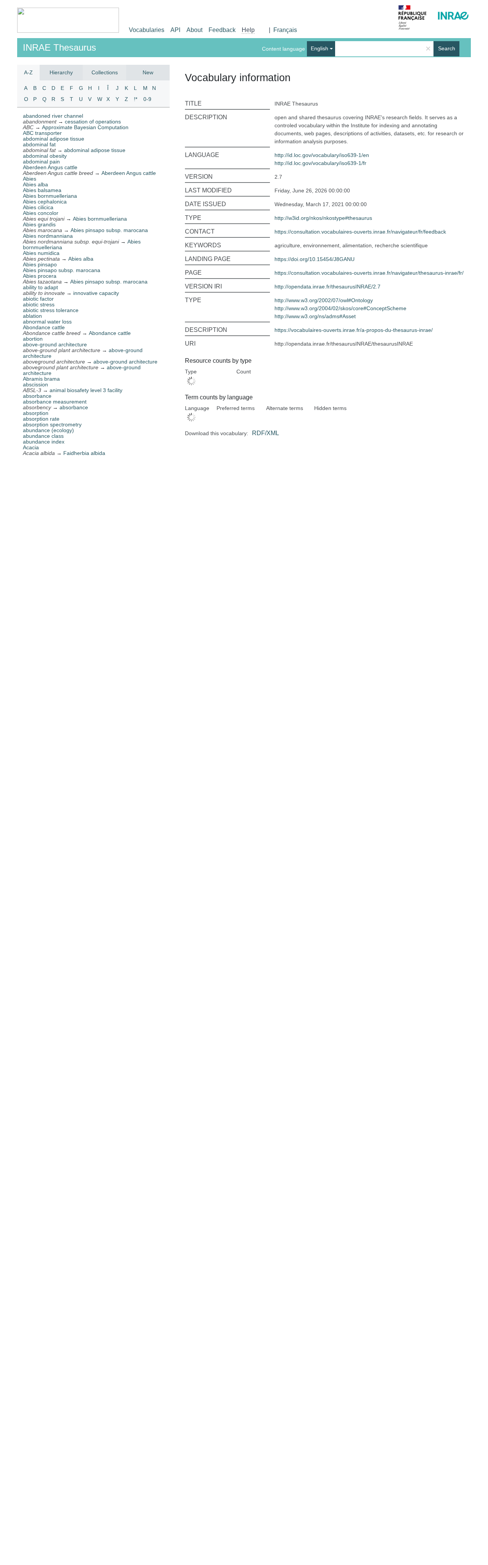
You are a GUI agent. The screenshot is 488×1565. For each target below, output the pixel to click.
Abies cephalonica (45, 202)
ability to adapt (40, 287)
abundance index (43, 442)
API (175, 30)
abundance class (43, 436)
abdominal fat (39, 144)
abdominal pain (41, 162)
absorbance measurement (55, 402)
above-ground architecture (55, 344)
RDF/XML (265, 433)
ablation (32, 316)
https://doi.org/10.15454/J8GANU (314, 259)
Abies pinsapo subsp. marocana (61, 270)
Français (285, 30)
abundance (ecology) (48, 430)
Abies (29, 179)
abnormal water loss (47, 322)
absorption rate (41, 419)
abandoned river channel (53, 116)
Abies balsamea (42, 190)
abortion (33, 339)
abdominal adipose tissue (53, 139)
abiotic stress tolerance (51, 310)
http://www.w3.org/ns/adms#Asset (315, 316)
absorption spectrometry (52, 424)
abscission (35, 384)
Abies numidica (41, 253)
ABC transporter (42, 133)
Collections (105, 72)
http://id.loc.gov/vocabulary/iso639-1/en (321, 155)
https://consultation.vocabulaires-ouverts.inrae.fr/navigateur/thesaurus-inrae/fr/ (369, 273)
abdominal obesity (45, 156)
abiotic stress (39, 304)
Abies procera (39, 276)
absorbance (37, 396)
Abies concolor (40, 213)
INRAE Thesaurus (59, 47)
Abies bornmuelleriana (50, 196)
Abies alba (35, 184)
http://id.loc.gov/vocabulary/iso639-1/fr (320, 163)
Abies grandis (39, 224)
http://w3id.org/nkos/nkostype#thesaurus (323, 218)
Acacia (31, 447)
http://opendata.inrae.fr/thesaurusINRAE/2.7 (327, 287)
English (319, 48)
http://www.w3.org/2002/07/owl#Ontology (323, 300)
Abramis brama (41, 379)
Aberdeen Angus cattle (50, 167)
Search (446, 48)
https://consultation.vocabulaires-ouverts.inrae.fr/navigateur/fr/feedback (360, 232)
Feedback (222, 30)
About (194, 30)
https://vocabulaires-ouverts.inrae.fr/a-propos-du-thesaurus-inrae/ (353, 330)
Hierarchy (61, 72)
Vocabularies (146, 30)
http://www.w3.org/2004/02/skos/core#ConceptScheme (340, 308)
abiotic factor (38, 299)
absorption (35, 413)
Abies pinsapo (40, 264)
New (148, 72)
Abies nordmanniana (48, 236)
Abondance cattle (44, 327)
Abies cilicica (38, 207)
